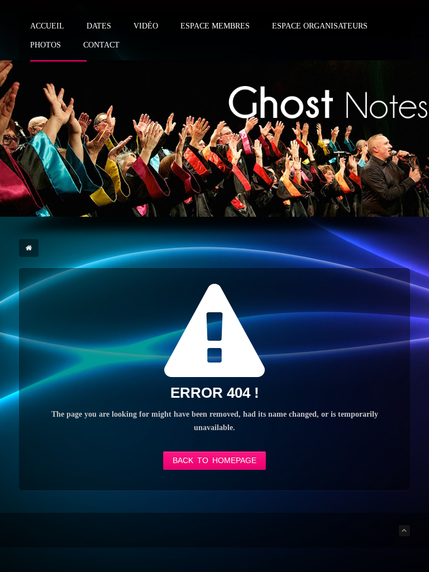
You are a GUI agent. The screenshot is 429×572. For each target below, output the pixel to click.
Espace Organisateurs (320, 26)
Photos (45, 45)
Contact (101, 45)
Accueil (47, 26)
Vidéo (146, 26)
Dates (99, 26)
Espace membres (215, 26)
